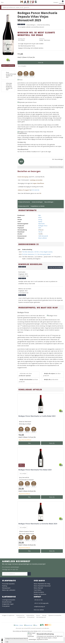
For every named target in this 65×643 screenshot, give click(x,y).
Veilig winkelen (30, 615)
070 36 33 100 (39, 600)
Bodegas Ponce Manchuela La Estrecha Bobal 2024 (37, 524)
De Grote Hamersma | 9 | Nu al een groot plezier (36, 254)
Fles (29, 443)
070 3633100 (35, 190)
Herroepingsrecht (41, 617)
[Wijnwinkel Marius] (28, 2)
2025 (39, 227)
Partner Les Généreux (40, 594)
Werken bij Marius (39, 592)
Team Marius (37, 590)
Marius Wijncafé (38, 588)
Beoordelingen (49, 202)
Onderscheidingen (37, 202)
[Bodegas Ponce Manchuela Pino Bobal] (41, 457)
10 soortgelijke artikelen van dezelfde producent (31, 27)
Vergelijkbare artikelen (38, 206)
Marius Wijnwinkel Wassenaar (42, 586)
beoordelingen (47, 631)
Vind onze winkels (39, 610)
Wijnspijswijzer (6, 588)
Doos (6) (40, 62)
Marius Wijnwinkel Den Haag (42, 583)
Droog (40, 219)
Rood (39, 217)
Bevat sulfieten (42, 238)
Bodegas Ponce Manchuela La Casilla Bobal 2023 (36, 416)
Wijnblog (4, 586)
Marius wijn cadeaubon (8, 590)
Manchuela (41, 223)
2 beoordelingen (30, 25)
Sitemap (44, 615)
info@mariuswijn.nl (39, 606)
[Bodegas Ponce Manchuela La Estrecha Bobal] (41, 511)
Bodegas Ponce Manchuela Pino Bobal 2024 (34, 470)
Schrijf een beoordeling (43, 25)
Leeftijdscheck (21, 617)
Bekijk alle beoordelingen (56, 167)
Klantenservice (20, 615)
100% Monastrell (43, 236)
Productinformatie (24, 202)
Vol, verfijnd (23, 473)
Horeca (38, 615)
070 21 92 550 (39, 603)
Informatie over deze (25, 374)
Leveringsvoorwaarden (8, 600)
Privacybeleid (5, 606)
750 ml (40, 232)
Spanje (40, 221)
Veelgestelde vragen (8, 604)
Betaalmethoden (7, 602)
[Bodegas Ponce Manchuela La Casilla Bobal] (41, 404)
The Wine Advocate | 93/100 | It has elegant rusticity (37, 252)
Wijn (39, 215)
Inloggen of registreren (8, 615)
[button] (20, 73)
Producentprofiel (23, 206)
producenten (51, 379)
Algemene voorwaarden (54, 615)
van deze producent (28, 380)
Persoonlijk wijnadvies (8, 583)
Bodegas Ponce (42, 225)
